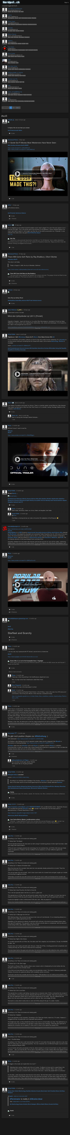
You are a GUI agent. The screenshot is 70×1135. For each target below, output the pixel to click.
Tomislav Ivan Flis (13, 79)
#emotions (41, 348)
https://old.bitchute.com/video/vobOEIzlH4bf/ (20, 529)
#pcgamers (20, 94)
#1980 (20, 532)
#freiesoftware (18, 24)
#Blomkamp (22, 337)
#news (9, 786)
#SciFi (15, 259)
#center (13, 213)
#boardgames (11, 18)
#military (17, 350)
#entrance (18, 213)
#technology (54, 341)
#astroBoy (19, 300)
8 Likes (13, 216)
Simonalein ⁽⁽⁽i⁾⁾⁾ (12, 733)
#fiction (19, 409)
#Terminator (15, 1099)
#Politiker (10, 745)
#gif (13, 11)
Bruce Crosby (11, 53)
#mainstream (26, 788)
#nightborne (11, 350)
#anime (24, 300)
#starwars (19, 498)
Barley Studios (24, 375)
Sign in (67, 2)
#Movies (10, 431)
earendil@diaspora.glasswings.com (18, 618)
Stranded (10, 28)
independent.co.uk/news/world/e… (22, 1101)
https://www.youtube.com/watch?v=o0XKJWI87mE (21, 149)
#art (31, 300)
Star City (10, 234)
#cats (15, 56)
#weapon (10, 1092)
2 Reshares (14, 283)
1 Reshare (13, 218)
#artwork (15, 502)
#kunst (9, 88)
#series (18, 786)
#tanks (15, 537)
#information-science (26, 18)
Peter (9, 60)
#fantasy (47, 500)
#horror (57, 532)
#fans (39, 786)
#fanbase (59, 782)
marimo (10, 15)
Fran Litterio (11, 47)
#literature (10, 259)
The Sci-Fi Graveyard (26, 174)
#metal (10, 30)
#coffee (9, 75)
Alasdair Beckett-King (26, 585)
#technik (18, 30)
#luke (37, 498)
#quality (64, 348)
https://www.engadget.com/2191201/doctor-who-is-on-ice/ (23, 657)
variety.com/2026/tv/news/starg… (21, 777)
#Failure (61, 341)
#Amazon (43, 780)
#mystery (62, 339)
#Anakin (49, 498)
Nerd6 (11, 1096)
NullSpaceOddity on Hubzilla (15, 72)
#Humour (10, 556)
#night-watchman (27, 94)
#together (10, 502)
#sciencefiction (58, 500)
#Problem (25, 745)
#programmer (14, 50)
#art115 (21, 502)
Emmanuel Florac (13, 140)
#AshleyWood (12, 300)
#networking (21, 101)
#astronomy (11, 815)
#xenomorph (14, 130)
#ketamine (54, 537)
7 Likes (13, 505)
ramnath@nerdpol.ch (14, 526)
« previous (5, 107)
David (13, 508)
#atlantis (40, 788)
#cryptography (21, 50)
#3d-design (21, 37)
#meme (12, 56)
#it (8, 30)
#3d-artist (16, 37)
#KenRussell (12, 534)
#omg (57, 348)
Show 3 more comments (15, 672)
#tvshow (45, 788)
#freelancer (27, 37)
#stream (29, 786)
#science (44, 532)
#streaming (24, 786)
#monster (23, 350)
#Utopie (52, 745)
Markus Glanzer (12, 34)
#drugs (40, 537)
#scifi (22, 11)
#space (39, 233)
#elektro (16, 88)
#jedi (27, 500)
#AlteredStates (12, 532)
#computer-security (33, 50)
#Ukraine (34, 1099)
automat (10, 290)
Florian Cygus (11, 21)
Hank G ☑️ (11, 225)
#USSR (26, 145)
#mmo (13, 75)
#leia (40, 498)
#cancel (14, 786)
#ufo (20, 11)
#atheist (20, 43)
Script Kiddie (11, 334)
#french (9, 11)
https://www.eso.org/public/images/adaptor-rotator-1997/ (22, 813)
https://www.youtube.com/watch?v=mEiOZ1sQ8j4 (30, 739)
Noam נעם (15, 415)
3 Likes (13, 411)
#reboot (15, 774)
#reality (53, 1091)
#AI (54, 337)
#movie (22, 348)
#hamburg (24, 24)
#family (14, 493)
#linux (9, 37)
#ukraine (33, 1091)
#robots (35, 300)
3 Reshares (14, 612)
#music (24, 75)
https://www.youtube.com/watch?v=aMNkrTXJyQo (40, 743)
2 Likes (13, 484)
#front (29, 1104)
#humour (16, 11)
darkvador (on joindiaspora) (15, 8)
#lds (23, 82)
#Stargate (10, 774)
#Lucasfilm (37, 500)
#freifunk (13, 24)
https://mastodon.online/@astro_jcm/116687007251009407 (24, 807)
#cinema (18, 145)
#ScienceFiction (49, 786)
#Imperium (11, 500)
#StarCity (33, 233)
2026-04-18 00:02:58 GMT (20, 1096)
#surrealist (39, 532)
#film (9, 145)
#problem (35, 348)
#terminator (44, 1091)
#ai (11, 1104)
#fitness (15, 94)
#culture (13, 145)
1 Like (12, 198)
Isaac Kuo (10, 836)
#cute (9, 101)
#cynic (22, 56)
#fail (31, 348)
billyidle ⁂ (11, 120)
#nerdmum (28, 69)
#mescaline (47, 537)
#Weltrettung (40, 736)
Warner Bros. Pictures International (29, 460)
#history (32, 500)
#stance (24, 213)
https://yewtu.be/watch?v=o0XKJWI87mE (19, 148)
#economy (35, 786)
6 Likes (13, 303)
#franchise (62, 786)
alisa (9, 98)
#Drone (39, 1104)
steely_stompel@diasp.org (15, 91)
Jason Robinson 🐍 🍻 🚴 (15, 310)
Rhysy (9, 425)
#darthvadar (55, 498)
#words (16, 69)
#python (13, 101)
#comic (39, 300)
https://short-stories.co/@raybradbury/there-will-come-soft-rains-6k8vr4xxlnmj (28, 269)
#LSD (61, 537)
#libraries (34, 18)
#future (57, 1091)
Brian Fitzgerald (16, 685)
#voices (46, 348)
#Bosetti (58, 741)
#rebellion (61, 498)
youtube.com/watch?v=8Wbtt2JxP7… (22, 345)
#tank (42, 1104)
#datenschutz (14, 43)
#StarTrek (10, 629)
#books (16, 18)
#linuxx (20, 88)
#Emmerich (34, 788)
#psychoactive (34, 537)
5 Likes (13, 133)
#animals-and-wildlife (29, 101)
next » (18, 107)
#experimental (31, 532)
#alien (20, 130)
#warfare (28, 1091)
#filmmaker (52, 348)
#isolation (10, 537)
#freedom (13, 62)
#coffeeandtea (21, 69)
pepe (9, 85)
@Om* (9, 205)
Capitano (10, 40)
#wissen (22, 30)
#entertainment (15, 348)
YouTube (35, 174)
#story (21, 788)
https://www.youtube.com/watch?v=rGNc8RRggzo (21, 435)
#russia (38, 1091)
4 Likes (13, 281)
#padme (44, 498)
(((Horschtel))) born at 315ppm (20, 760)
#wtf (60, 348)
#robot (16, 1091)
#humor (19, 56)
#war (13, 1091)
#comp (9, 50)
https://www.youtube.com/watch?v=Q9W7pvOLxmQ (21, 560)
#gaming (17, 75)
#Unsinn (35, 745)
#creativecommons (32, 24)
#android (13, 82)
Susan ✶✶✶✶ (12, 804)
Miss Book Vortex (12, 66)
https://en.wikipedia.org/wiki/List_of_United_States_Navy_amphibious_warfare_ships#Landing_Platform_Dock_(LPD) (39, 697)
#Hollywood (22, 500)
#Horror (36, 337)
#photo (33, 498)
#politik (24, 43)
